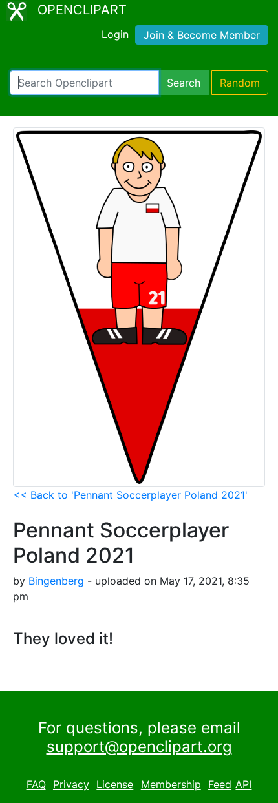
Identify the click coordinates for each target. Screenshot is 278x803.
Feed (219, 784)
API (243, 784)
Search (183, 82)
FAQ (36, 784)
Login (115, 34)
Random (240, 82)
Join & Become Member (202, 34)
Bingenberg (56, 580)
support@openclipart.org (139, 746)
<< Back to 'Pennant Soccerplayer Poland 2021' (130, 494)
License (114, 784)
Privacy (71, 784)
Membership (171, 784)
